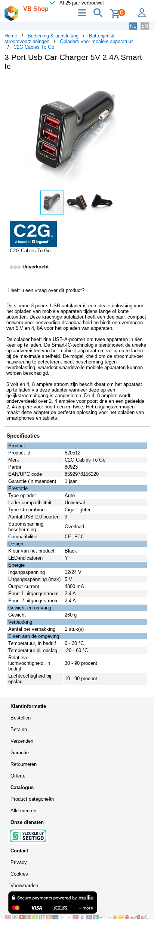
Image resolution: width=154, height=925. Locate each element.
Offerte (17, 776)
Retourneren (23, 764)
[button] (143, 84)
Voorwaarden (24, 885)
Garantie (19, 752)
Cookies (19, 874)
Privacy (18, 862)
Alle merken (23, 810)
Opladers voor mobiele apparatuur (96, 41)
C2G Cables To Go (33, 47)
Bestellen (20, 718)
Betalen (18, 729)
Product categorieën (32, 799)
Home (10, 36)
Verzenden (21, 741)
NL (133, 26)
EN (144, 26)
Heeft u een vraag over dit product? (46, 290)
